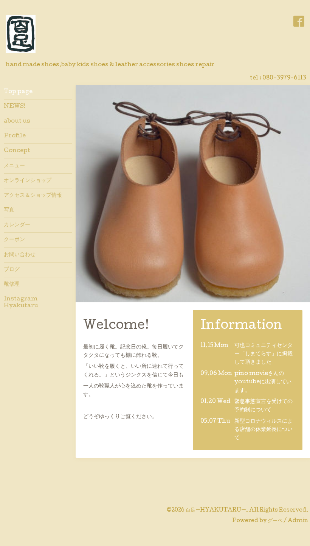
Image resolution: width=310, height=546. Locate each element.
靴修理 (12, 285)
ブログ (12, 270)
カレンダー (17, 225)
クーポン (14, 240)
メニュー (14, 166)
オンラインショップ (27, 181)
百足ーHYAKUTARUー (216, 510)
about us (17, 121)
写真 (9, 210)
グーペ (275, 521)
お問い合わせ (20, 255)
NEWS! (14, 107)
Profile (15, 136)
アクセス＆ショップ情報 (33, 196)
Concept (17, 151)
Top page (18, 92)
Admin (298, 521)
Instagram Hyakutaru (23, 302)
